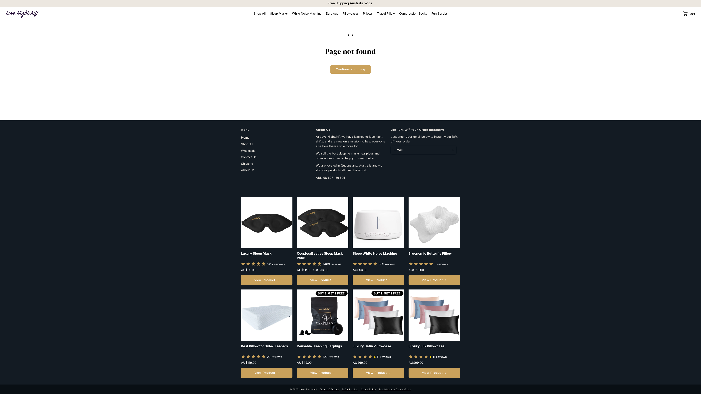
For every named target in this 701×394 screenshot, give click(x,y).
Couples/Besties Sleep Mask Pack (320, 256)
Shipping (247, 163)
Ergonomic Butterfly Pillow (430, 253)
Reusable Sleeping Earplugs (319, 346)
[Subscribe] (452, 150)
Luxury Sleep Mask (256, 253)
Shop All (247, 144)
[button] (691, 14)
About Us (247, 170)
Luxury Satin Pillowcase (372, 346)
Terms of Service (329, 389)
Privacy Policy (368, 389)
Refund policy (350, 389)
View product (264, 280)
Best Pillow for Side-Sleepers (264, 346)
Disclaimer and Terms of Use (395, 389)
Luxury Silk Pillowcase (426, 346)
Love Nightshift (308, 389)
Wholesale (248, 150)
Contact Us (248, 157)
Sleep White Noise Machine (375, 253)
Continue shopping (350, 69)
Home (245, 137)
